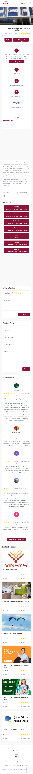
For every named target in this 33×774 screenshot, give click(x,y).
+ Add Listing (23, 3)
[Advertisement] (16, 270)
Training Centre (26, 578)
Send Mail (17, 40)
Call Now (8, 40)
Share (25, 40)
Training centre (8, 120)
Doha (6, 578)
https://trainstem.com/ (16, 96)
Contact (27, 765)
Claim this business (17, 107)
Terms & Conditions (18, 765)
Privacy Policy (7, 765)
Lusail (6, 610)
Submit (24, 314)
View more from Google (16, 539)
